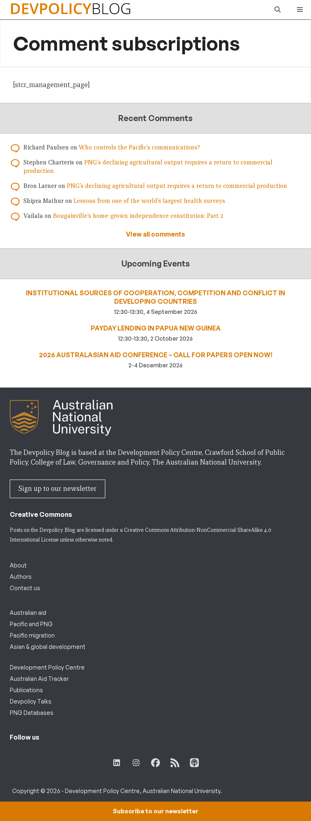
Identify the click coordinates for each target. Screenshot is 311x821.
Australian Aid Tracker (39, 678)
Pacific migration (32, 635)
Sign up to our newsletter (57, 488)
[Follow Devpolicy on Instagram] (136, 763)
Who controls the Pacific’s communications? (139, 147)
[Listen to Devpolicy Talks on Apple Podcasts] (194, 763)
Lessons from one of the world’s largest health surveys (149, 201)
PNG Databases (31, 712)
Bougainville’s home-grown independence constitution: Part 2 (138, 216)
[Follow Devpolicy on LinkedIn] (117, 763)
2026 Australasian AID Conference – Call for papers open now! (156, 355)
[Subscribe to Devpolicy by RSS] (175, 763)
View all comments (155, 234)
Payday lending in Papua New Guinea (156, 328)
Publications (26, 690)
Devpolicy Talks (30, 701)
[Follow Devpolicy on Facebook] (155, 763)
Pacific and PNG (31, 624)
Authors (21, 576)
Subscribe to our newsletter (155, 811)
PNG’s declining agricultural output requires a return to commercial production (177, 186)
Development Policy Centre (47, 667)
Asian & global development (47, 646)
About (18, 565)
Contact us (25, 587)
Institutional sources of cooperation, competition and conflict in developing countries (155, 297)
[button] (277, 9)
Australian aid (28, 612)
